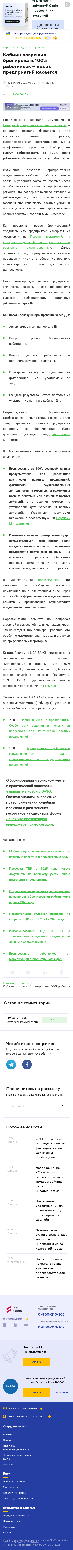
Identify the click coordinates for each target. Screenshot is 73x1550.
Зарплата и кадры (15, 47)
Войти (54, 1019)
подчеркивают (48, 580)
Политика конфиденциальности (16, 1447)
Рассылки (9, 1527)
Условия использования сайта (17, 1457)
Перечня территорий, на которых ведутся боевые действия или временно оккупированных (36, 242)
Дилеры (8, 1440)
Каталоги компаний (14, 1492)
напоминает (61, 434)
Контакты (9, 1532)
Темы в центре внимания (18, 1498)
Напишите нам (11, 1521)
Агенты (7, 1434)
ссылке (50, 686)
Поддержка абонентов (16, 1515)
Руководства (11, 1487)
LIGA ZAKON (20, 94)
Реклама (8, 1464)
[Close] (67, 4)
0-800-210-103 (51, 1314)
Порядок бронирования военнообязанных (35, 125)
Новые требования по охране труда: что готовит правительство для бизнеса (50, 1268)
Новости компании (14, 1481)
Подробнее (61, 1392)
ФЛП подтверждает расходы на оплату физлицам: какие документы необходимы (51, 1148)
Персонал (38, 47)
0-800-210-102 (51, 1327)
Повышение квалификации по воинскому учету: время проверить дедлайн (49, 1210)
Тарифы (36, 1361)
